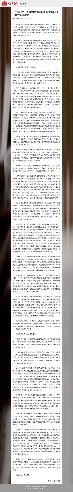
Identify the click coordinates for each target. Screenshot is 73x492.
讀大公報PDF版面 (55, 481)
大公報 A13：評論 (18, 18)
